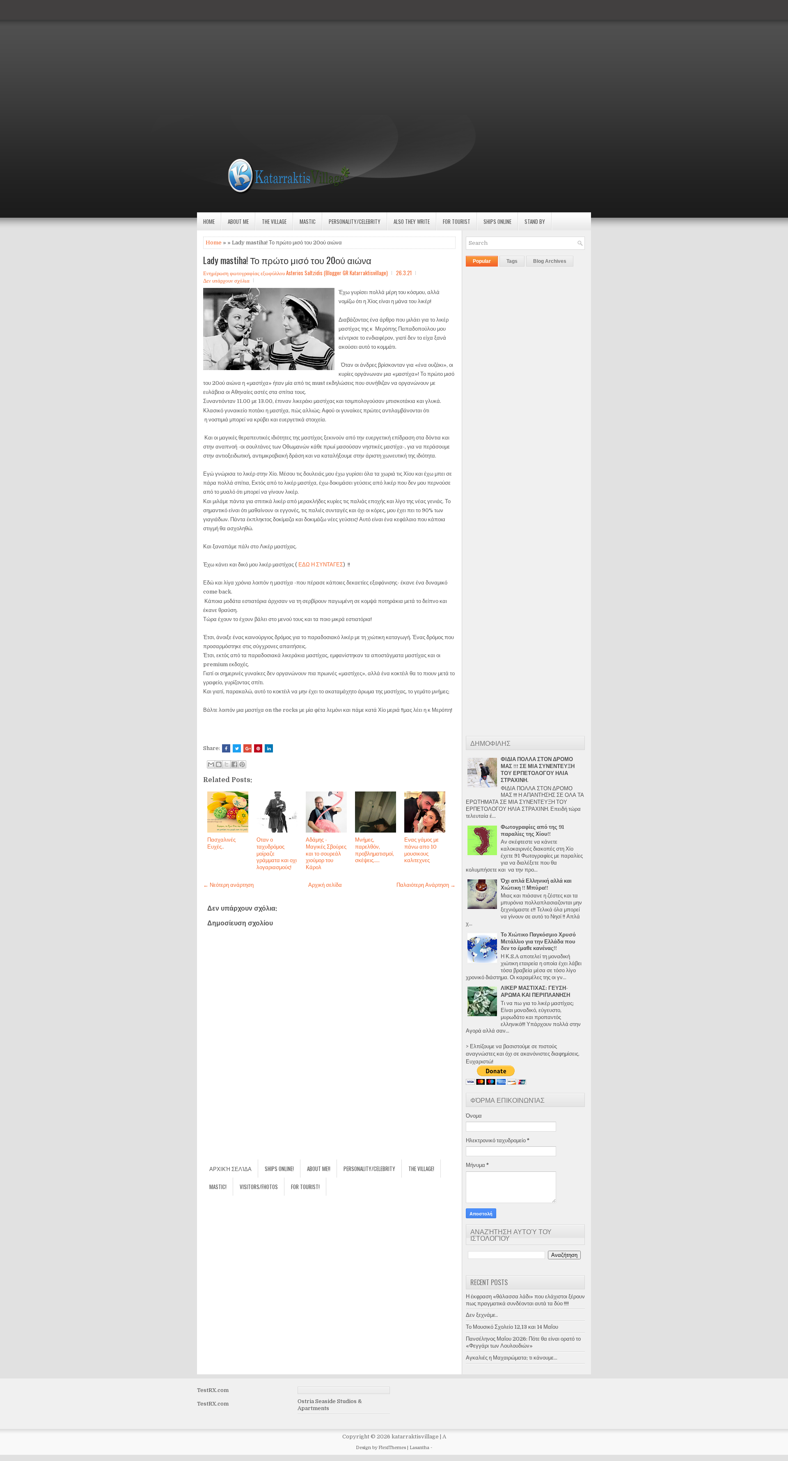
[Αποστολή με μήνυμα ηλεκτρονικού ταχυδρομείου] (211, 764)
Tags (512, 261)
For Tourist (456, 221)
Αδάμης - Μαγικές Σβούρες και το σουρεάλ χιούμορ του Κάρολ (326, 854)
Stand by (535, 221)
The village (274, 221)
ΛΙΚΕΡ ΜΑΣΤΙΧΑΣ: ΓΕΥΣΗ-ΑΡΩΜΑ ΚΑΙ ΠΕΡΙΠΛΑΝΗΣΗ (535, 991)
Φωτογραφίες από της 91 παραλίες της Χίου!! (532, 830)
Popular (482, 261)
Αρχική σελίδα (325, 885)
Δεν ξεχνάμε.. (482, 1315)
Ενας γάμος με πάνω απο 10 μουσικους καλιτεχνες (421, 850)
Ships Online (497, 221)
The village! (421, 1168)
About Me (238, 221)
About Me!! (318, 1168)
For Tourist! (305, 1187)
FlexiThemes (392, 1447)
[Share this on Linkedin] (269, 748)
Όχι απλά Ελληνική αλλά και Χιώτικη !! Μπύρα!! (536, 884)
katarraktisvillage (415, 1436)
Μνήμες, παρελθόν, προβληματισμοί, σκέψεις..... (374, 850)
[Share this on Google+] (247, 748)
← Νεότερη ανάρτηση (228, 885)
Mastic (308, 221)
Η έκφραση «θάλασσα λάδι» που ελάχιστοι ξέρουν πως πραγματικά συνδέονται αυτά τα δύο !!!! (525, 1300)
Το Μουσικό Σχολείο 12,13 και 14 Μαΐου (512, 1327)
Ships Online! (279, 1168)
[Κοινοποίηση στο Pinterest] (242, 764)
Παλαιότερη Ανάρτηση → (426, 885)
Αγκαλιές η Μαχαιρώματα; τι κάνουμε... (511, 1358)
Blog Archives (549, 261)
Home (209, 221)
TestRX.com (213, 1390)
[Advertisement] (246, 57)
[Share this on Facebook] (226, 748)
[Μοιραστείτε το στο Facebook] (234, 764)
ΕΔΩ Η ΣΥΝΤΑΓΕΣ (320, 564)
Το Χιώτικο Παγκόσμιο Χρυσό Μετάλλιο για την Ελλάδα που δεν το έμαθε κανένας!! (538, 942)
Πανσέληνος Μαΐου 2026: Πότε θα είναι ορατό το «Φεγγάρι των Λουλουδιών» (523, 1342)
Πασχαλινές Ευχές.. (221, 843)
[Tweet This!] (237, 748)
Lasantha (419, 1447)
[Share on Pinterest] (258, 748)
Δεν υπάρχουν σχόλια (226, 280)
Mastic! (218, 1187)
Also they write (412, 221)
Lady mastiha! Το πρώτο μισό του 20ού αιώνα (287, 260)
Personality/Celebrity (354, 221)
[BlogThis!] (219, 764)
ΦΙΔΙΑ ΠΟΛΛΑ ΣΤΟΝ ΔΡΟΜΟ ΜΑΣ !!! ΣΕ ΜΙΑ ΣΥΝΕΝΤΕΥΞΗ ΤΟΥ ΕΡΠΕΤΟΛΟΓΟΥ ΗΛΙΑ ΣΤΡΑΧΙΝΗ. (538, 769)
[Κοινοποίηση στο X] (226, 764)
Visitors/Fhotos (259, 1187)
